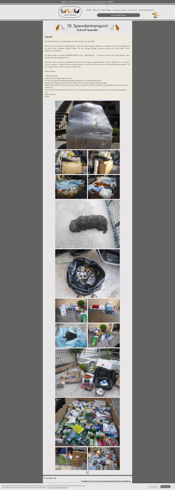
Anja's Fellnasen (70, 15)
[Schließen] (173, 487)
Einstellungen (153, 487)
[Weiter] (87, 472)
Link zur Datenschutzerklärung (58, 487)
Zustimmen (165, 487)
